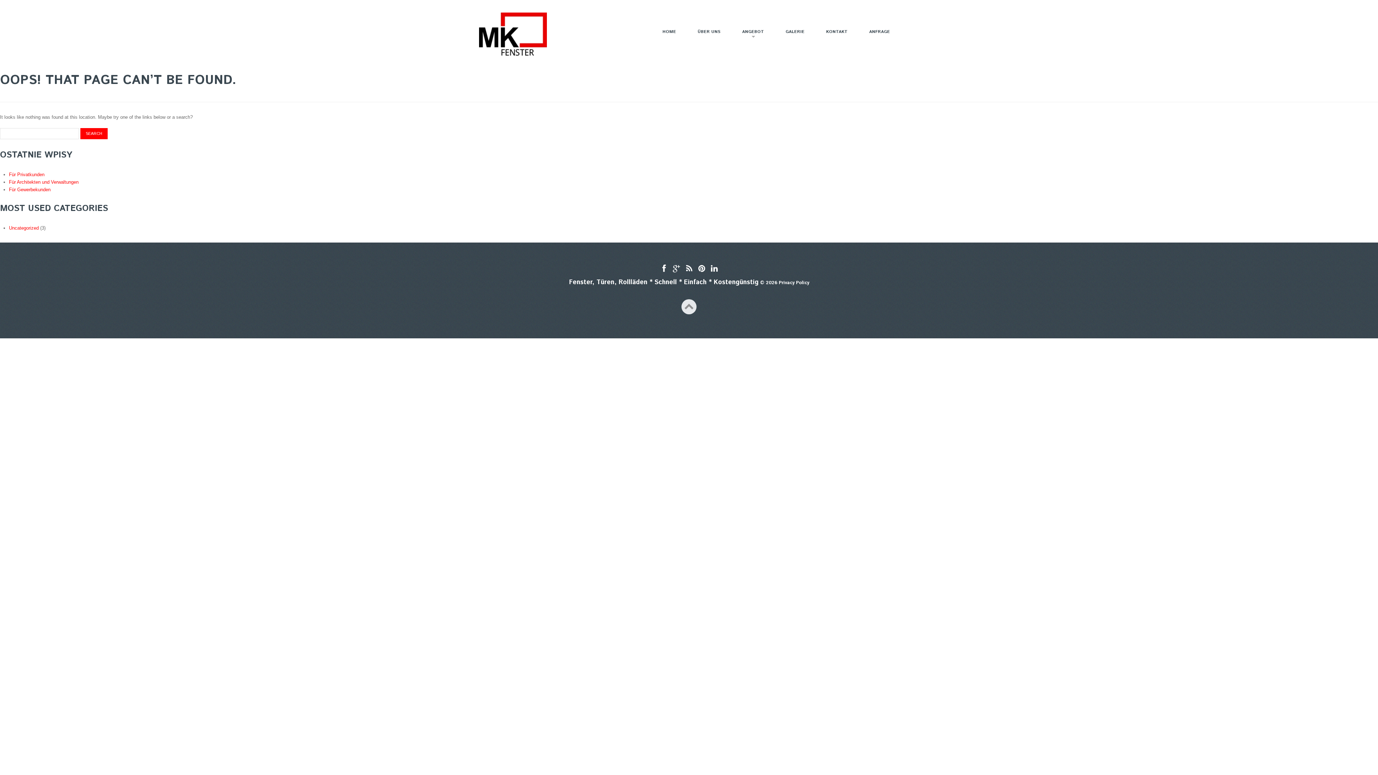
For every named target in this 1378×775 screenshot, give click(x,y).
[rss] (689, 269)
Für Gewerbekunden (30, 189)
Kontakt (837, 32)
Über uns (709, 32)
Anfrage (879, 32)
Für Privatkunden (26, 174)
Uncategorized (24, 228)
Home (669, 32)
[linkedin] (714, 269)
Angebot (748, 35)
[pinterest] (701, 269)
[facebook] (664, 269)
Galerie (795, 32)
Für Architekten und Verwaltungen (44, 182)
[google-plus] (676, 269)
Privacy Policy (794, 283)
